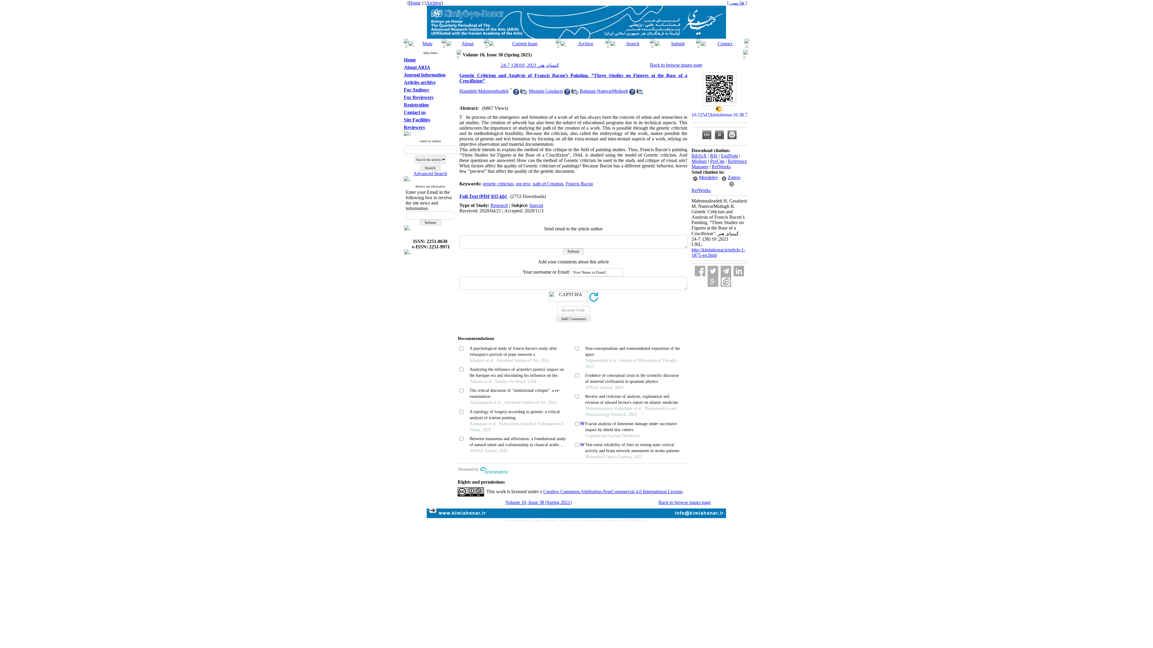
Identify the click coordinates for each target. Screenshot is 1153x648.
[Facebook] (700, 271)
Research (499, 205)
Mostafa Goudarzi (546, 91)
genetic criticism (498, 183)
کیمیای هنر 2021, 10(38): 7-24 (530, 65)
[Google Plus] (713, 281)
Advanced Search (430, 173)
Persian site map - (518, 520)
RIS (714, 155)
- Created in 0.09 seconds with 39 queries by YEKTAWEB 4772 (602, 520)
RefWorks (721, 166)
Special (536, 205)
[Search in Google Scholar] (516, 93)
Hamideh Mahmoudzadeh (484, 91)
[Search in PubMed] (523, 93)
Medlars (699, 161)
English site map (544, 520)
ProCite (717, 161)
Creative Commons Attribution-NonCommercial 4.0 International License (612, 491)
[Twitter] (713, 271)
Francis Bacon (579, 183)
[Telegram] (726, 271)
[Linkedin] (739, 271)
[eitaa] (726, 281)
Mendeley (708, 177)
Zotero (734, 177)
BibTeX (699, 155)
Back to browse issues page (676, 65)
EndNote (729, 155)
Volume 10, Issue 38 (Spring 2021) (538, 502)
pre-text (523, 183)
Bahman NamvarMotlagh (604, 91)
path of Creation (548, 183)
